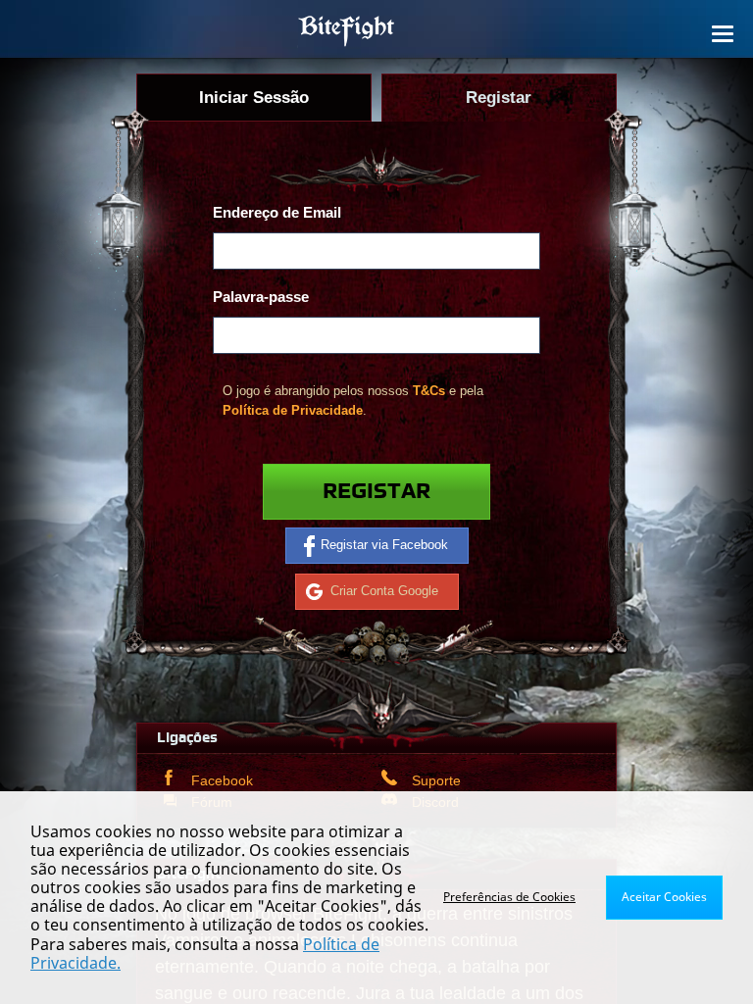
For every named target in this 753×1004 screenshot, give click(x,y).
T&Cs (429, 390)
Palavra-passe (261, 296)
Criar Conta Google (384, 590)
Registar (376, 491)
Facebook (222, 780)
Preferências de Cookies (509, 896)
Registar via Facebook (384, 544)
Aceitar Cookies (664, 896)
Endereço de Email (277, 212)
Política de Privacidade (293, 410)
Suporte (436, 780)
